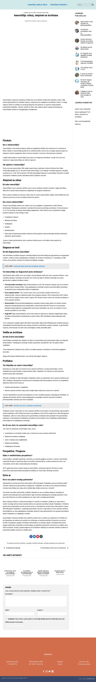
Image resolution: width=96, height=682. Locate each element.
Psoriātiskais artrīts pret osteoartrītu (53, 548)
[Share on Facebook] (31, 536)
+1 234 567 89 (12, 664)
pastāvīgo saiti (53, 543)
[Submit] (92, 4)
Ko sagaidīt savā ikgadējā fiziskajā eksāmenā (86, 55)
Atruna (60, 664)
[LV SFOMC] (13, 4)
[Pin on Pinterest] (37, 536)
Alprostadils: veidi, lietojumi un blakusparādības (10, 572)
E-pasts (40, 610)
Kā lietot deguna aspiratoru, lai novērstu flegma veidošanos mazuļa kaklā (87, 83)
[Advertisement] (36, 84)
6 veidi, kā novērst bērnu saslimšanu (87, 74)
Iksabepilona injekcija (13, 548)
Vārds (7, 610)
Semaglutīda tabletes (82, 122)
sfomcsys (44, 21)
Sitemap (60, 662)
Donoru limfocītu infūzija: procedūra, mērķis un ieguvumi (43, 572)
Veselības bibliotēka (37, 5)
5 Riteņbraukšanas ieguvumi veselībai (87, 62)
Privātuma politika (84, 664)
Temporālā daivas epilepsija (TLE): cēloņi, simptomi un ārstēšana (82, 113)
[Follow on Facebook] (44, 672)
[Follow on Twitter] (49, 672)
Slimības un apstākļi (30, 12)
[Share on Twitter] (34, 536)
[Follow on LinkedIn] (52, 672)
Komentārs (9, 594)
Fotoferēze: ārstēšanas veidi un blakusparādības (27, 572)
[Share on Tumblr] (41, 536)
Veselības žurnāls (58, 5)
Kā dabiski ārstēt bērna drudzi (60, 571)
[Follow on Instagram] (47, 672)
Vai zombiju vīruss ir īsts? (87, 68)
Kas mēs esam (84, 662)
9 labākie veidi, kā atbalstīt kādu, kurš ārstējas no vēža (86, 94)
